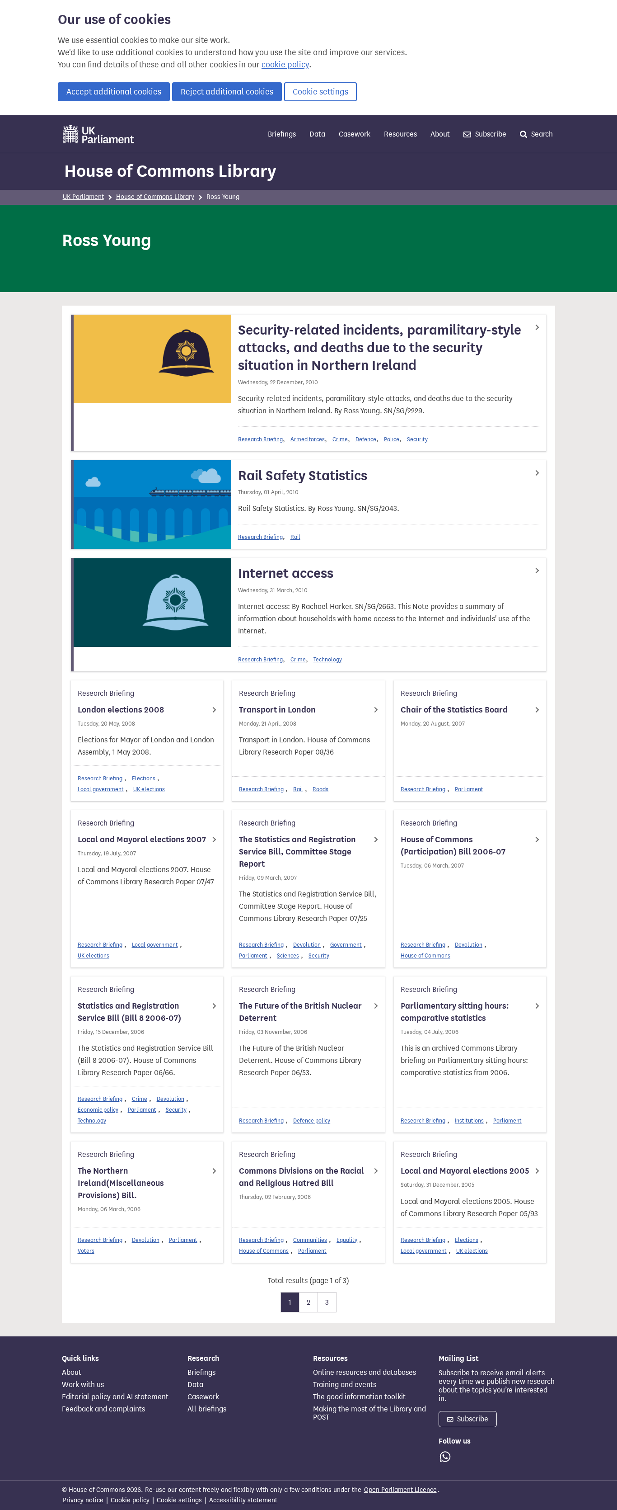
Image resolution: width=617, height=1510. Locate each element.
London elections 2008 (121, 710)
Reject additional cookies (227, 92)
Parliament (469, 789)
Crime (340, 439)
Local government (101, 789)
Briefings (282, 134)
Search (541, 134)
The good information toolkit (359, 1397)
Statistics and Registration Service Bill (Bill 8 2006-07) (129, 1012)
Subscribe (489, 134)
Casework (354, 134)
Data (317, 134)
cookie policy (285, 65)
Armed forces (307, 439)
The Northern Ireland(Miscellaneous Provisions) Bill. (121, 1183)
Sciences (288, 955)
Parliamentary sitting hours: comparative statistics (455, 1012)
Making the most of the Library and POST (369, 1413)
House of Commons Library (170, 170)
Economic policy (98, 1109)
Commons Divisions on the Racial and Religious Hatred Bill (301, 1177)
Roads (320, 789)
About (440, 134)
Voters (86, 1250)
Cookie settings (320, 92)
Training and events (344, 1385)
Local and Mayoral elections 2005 (465, 1171)
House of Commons (425, 955)
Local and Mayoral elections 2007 (142, 840)
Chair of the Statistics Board (454, 710)
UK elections (149, 789)
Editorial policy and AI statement (115, 1397)
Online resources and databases (364, 1372)
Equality (347, 1239)
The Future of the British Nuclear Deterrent (300, 1012)
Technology (327, 659)
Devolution (307, 944)
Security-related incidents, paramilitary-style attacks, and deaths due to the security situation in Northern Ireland (379, 348)
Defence (365, 439)
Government (346, 944)
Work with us (83, 1385)
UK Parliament (83, 197)
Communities (310, 1239)
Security (417, 439)
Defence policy (311, 1120)
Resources (400, 134)
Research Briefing (260, 439)
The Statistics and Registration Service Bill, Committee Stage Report (297, 852)
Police (391, 439)
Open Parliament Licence (400, 1490)
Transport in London (277, 710)
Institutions (469, 1120)
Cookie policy (130, 1500)
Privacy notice (83, 1500)
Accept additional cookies (113, 92)
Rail (295, 536)
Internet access (285, 573)
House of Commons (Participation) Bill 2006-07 (453, 846)
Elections (143, 778)
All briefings (206, 1409)
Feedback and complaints (103, 1409)
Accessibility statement (243, 1500)
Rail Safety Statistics (302, 475)
